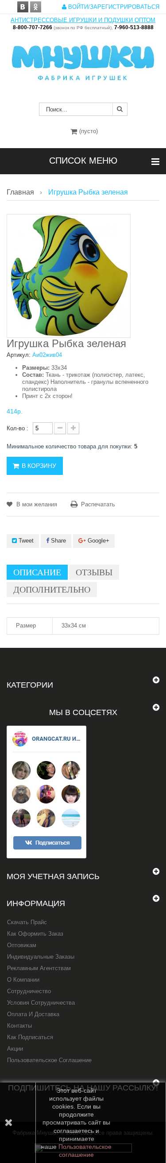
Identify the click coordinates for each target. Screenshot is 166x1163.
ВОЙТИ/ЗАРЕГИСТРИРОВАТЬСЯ (112, 7)
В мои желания (36, 504)
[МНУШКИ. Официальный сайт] (83, 58)
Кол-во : (17, 428)
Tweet (25, 540)
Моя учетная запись (53, 876)
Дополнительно (51, 589)
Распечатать (98, 504)
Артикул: (19, 355)
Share (57, 540)
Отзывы (94, 572)
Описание (37, 572)
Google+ (97, 540)
